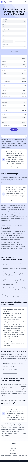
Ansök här (14, 129)
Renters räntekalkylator (14, 446)
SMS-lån (12, 388)
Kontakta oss (14, 448)
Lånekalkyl (14, 443)
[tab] (11, 52)
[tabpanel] (14, 91)
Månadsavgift (4, 33)
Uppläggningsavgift (6, 29)
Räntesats (4, 24)
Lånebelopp (4, 19)
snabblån (23, 386)
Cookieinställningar (14, 453)
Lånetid (3, 39)
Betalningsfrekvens (5, 44)
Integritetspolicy (14, 450)
